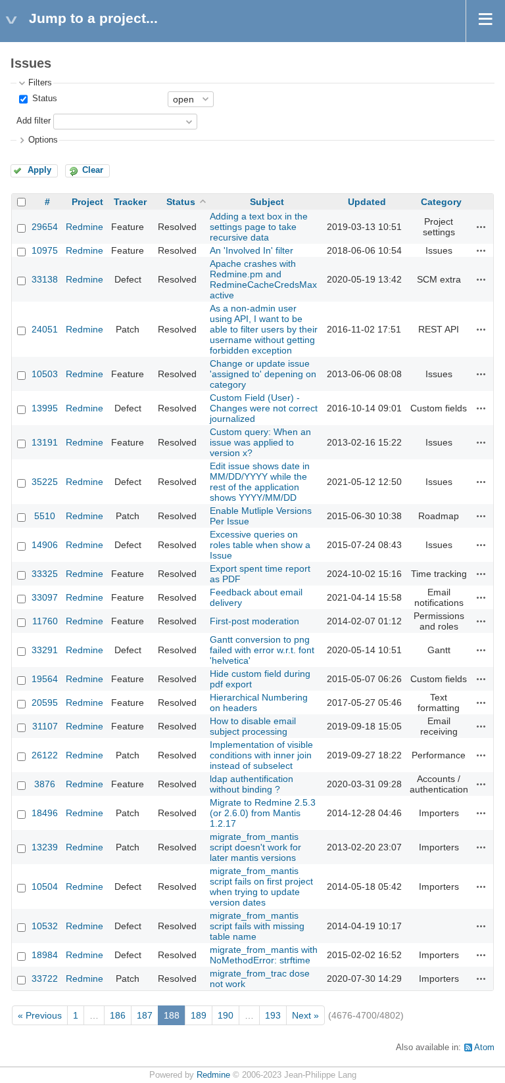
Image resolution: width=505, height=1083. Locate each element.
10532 (45, 926)
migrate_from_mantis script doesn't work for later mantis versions (255, 847)
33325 (45, 573)
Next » (305, 1015)
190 (225, 1015)
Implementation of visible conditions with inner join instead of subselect (261, 755)
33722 (45, 978)
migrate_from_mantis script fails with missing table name (257, 926)
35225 (45, 481)
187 (145, 1015)
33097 (45, 597)
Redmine (84, 226)
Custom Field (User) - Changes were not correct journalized (264, 408)
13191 (45, 442)
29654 (45, 226)
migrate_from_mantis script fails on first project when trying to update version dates (261, 886)
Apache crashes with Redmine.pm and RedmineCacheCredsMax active (263, 279)
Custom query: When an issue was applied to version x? (260, 442)
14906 (45, 545)
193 (273, 1015)
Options (43, 140)
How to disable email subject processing (253, 726)
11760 (45, 621)
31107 (45, 726)
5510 (44, 516)
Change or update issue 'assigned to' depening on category (263, 374)
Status (43, 98)
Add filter (33, 121)
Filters (40, 82)
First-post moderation (254, 621)
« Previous (40, 1015)
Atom (484, 1047)
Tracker (130, 201)
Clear (92, 170)
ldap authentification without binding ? (251, 784)
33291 (45, 650)
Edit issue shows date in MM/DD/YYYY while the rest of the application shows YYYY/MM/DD (260, 482)
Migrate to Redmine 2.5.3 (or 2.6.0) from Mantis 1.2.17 (263, 813)
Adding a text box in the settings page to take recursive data (259, 226)
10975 (45, 250)
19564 (45, 679)
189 (198, 1015)
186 (118, 1015)
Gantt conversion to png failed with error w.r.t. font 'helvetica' (262, 650)
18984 (45, 955)
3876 (44, 784)
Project (87, 201)
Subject (267, 201)
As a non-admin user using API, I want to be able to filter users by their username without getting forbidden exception (264, 329)
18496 (45, 813)
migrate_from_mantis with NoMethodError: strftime (264, 954)
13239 (45, 847)
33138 (45, 279)
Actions (481, 226)
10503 (45, 374)
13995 (45, 408)
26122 (45, 755)
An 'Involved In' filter (251, 250)
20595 (45, 702)
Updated (367, 201)
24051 (45, 329)
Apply (39, 170)
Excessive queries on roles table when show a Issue (260, 545)
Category (441, 201)
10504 (45, 886)
